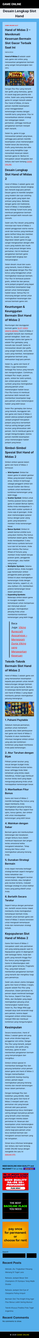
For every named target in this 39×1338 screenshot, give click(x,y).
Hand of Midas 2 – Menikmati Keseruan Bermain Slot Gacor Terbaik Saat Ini (18, 38)
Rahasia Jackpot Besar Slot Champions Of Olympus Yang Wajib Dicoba (20, 1281)
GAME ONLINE (23, 1335)
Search (5, 1252)
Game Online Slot (11, 25)
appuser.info (10, 1154)
